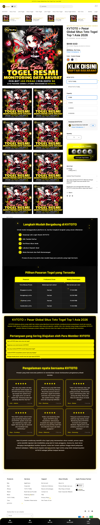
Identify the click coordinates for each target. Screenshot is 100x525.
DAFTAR (50, 522)
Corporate (27, 486)
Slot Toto (80, 11)
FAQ (42, 494)
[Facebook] (68, 196)
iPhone (9, 489)
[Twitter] (70, 196)
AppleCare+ (27, 483)
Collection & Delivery (47, 486)
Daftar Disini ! (64, 1)
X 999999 (71, 113)
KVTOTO (4, 11)
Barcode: (78, 38)
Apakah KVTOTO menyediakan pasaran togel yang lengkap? (21, 352)
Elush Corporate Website (65, 491)
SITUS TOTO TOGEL (74, 87)
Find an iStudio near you (65, 486)
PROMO (10, 522)
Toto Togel (39, 11)
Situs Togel (30, 11)
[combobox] (56, 6)
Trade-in (26, 497)
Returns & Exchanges (47, 489)
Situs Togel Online (70, 11)
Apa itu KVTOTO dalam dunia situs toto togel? (18, 341)
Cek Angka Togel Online (82, 157)
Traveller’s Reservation (30, 500)
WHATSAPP (70, 522)
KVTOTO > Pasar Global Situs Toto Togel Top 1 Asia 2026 (50, 1)
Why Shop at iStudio (64, 489)
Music (8, 494)
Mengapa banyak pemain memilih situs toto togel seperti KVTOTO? (23, 356)
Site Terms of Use (46, 500)
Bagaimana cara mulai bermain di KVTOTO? (18, 345)
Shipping (76, 46)
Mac (8, 483)
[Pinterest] (73, 196)
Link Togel (21, 11)
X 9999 (70, 103)
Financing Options (29, 494)
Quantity (69, 133)
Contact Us (44, 491)
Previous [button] (3, 1)
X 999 (70, 97)
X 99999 (71, 108)
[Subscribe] (31, 516)
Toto (8, 500)
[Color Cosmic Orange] (68, 59)
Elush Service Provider (30, 491)
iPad (8, 486)
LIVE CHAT (88, 522)
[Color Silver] (76, 59)
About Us (61, 483)
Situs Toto (13, 11)
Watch (9, 491)
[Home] (6, 6)
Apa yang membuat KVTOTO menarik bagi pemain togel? (21, 348)
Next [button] (97, 1)
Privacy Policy (45, 497)
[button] (4, 11)
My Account (44, 483)
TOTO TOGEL (72, 81)
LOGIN (30, 522)
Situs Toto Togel (58, 11)
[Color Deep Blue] (72, 59)
